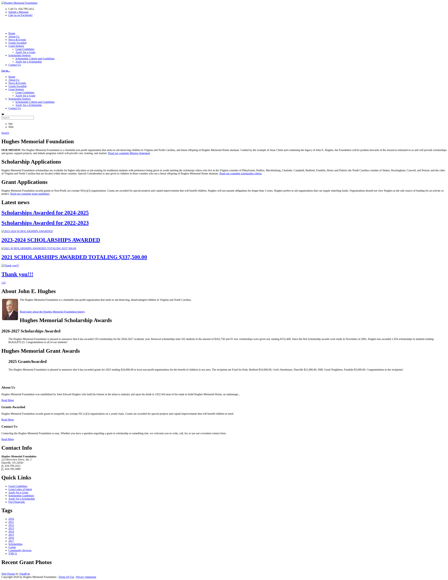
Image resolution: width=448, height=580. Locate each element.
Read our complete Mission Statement (129, 153)
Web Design (8, 573)
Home (11, 33)
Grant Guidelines (24, 49)
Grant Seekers (16, 45)
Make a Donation (11, 25)
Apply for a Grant (25, 52)
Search (5, 132)
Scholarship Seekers (19, 55)
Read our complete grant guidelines (29, 193)
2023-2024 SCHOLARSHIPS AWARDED (50, 240)
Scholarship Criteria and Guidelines (35, 58)
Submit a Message (18, 11)
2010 (11, 518)
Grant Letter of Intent (20, 489)
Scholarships (15, 544)
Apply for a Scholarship (28, 61)
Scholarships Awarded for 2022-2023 (45, 223)
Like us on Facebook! (20, 15)
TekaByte (24, 573)
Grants (12, 547)
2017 (11, 540)
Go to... (5, 70)
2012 (11, 525)
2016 (11, 537)
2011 (11, 522)
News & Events (17, 39)
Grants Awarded (17, 42)
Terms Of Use (66, 576)
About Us (13, 36)
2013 (11, 528)
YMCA (12, 553)
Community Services (19, 550)
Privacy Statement (86, 576)
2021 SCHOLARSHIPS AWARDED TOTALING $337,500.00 (74, 257)
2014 (11, 531)
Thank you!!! (17, 274)
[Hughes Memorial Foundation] (19, 2)
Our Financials (16, 501)
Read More (7, 400)
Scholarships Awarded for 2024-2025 (45, 212)
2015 (11, 534)
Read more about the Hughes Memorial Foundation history (52, 311)
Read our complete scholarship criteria (240, 173)
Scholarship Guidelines (21, 495)
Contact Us (14, 64)
